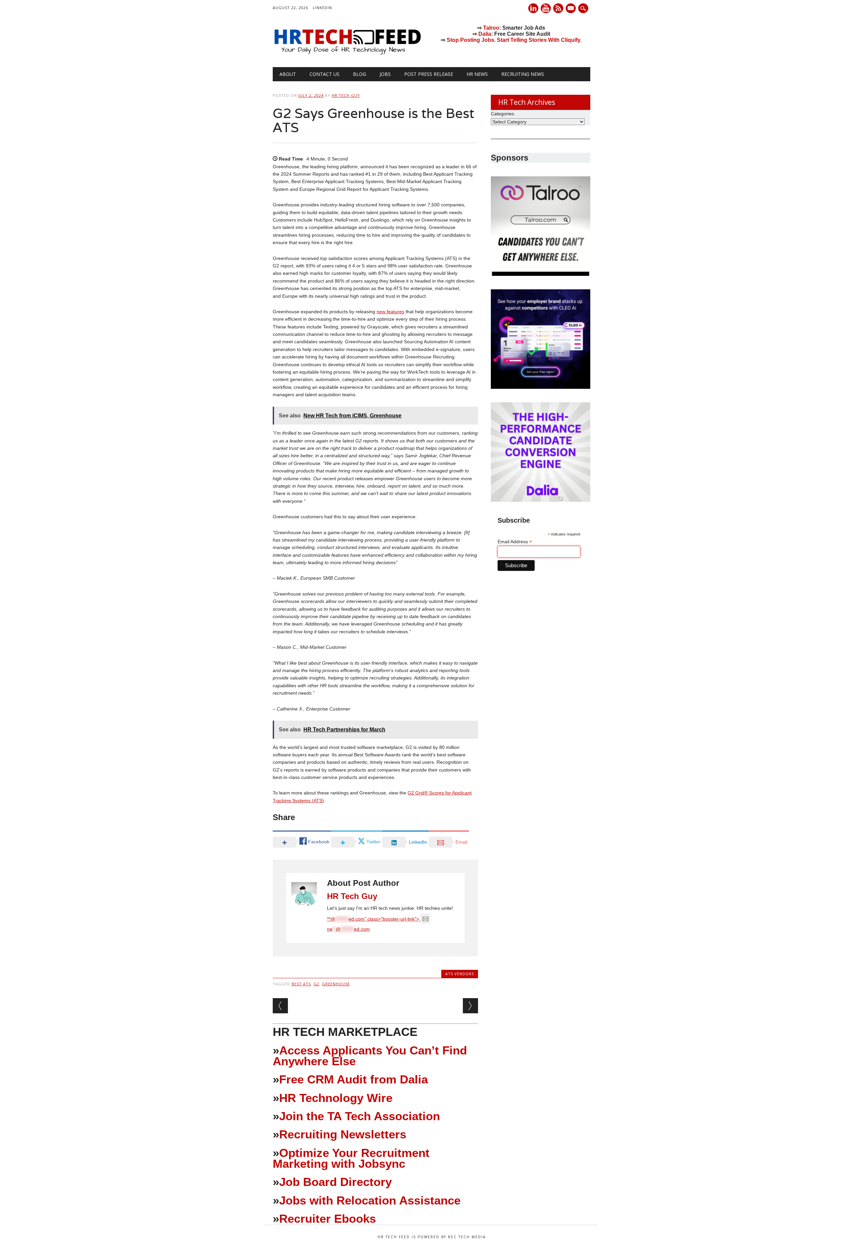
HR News (477, 74)
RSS (558, 8)
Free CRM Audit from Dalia (353, 1079)
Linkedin (533, 8)
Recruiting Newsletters (342, 1134)
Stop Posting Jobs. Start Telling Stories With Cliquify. (514, 40)
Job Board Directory (335, 1181)
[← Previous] (280, 1005)
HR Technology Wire (335, 1097)
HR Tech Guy (346, 95)
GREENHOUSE (336, 983)
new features (390, 311)
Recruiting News (522, 74)
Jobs (385, 74)
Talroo (491, 28)
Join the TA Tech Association (359, 1116)
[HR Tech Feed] (347, 53)
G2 (316, 983)
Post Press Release (428, 74)
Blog (359, 74)
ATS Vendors (459, 973)
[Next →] (470, 1005)
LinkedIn (322, 7)
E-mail (571, 8)
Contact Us (324, 74)
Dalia (484, 34)
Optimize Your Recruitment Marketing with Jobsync (351, 1158)
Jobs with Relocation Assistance (369, 1200)
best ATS (301, 983)
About (287, 74)
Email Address (515, 542)
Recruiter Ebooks (327, 1218)
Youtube (546, 8)
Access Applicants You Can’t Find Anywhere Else (370, 1056)
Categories (502, 113)
